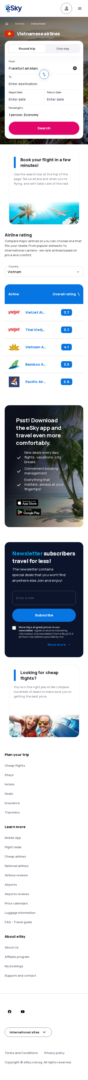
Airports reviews (17, 894)
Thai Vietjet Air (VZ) (35, 329)
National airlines (17, 866)
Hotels (10, 784)
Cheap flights (15, 765)
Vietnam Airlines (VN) (35, 347)
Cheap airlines (15, 856)
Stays (9, 775)
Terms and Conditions (21, 1053)
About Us (12, 947)
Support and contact (20, 975)
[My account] (66, 8)
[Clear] (74, 68)
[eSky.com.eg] (6, 24)
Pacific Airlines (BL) (35, 381)
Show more (56, 644)
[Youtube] (22, 1011)
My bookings (14, 966)
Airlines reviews (16, 875)
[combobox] (39, 68)
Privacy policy (54, 1053)
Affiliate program (17, 957)
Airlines (19, 23)
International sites (24, 1032)
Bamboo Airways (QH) (35, 364)
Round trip (27, 48)
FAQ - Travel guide (18, 922)
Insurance (12, 803)
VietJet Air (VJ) (35, 312)
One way (62, 48)
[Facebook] (9, 1011)
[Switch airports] (44, 74)
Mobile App (13, 838)
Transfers (12, 812)
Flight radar (13, 847)
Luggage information (20, 913)
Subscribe (44, 615)
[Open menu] (79, 8)
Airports (11, 884)
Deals (9, 793)
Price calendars (16, 903)
